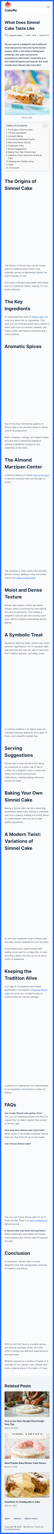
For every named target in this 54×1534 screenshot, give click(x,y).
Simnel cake (38, 317)
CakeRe (11, 10)
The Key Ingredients (17, 133)
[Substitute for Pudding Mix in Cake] (27, 1485)
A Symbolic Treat (15, 145)
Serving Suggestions (17, 149)
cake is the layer (41, 475)
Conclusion (14, 168)
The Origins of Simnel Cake (20, 130)
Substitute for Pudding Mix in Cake (22, 1502)
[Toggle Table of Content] (44, 126)
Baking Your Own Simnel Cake (22, 152)
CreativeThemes (12, 1529)
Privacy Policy (31, 1519)
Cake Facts (44, 35)
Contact (17, 1519)
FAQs (11, 164)
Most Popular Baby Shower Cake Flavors (25, 1463)
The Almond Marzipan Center (21, 139)
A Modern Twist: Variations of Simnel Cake (25, 156)
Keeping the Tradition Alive (21, 161)
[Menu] (48, 7)
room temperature (38, 1220)
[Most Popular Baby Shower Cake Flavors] (27, 1446)
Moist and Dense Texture (19, 142)
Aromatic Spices (15, 136)
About (7, 1519)
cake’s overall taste (25, 578)
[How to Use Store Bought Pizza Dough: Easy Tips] (27, 1404)
